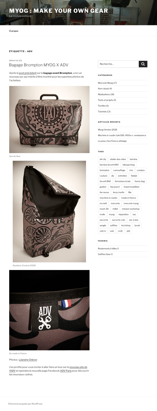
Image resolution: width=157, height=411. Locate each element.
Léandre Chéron (28, 359)
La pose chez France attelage (112, 141)
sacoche (104, 220)
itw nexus (104, 192)
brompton (104, 170)
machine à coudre (108, 197)
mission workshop (131, 208)
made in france (128, 197)
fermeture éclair (123, 181)
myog (112, 214)
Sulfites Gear (104, 254)
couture (103, 175)
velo (112, 231)
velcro (103, 231)
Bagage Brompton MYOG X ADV (38, 65)
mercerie (115, 203)
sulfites (113, 225)
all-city (103, 159)
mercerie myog (131, 203)
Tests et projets (105, 100)
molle (102, 214)
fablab (134, 175)
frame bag (140, 181)
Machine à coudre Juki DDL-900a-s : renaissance (122, 135)
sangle (103, 225)
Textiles (102, 105)
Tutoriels (102, 111)
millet (115, 208)
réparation (124, 214)
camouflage (119, 170)
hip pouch (115, 186)
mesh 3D (104, 208)
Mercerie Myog (105, 83)
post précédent (27, 73)
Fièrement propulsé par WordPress (25, 403)
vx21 (120, 231)
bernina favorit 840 (109, 164)
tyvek (137, 225)
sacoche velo (118, 220)
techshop (125, 225)
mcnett (103, 203)
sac (134, 214)
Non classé (103, 88)
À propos (13, 31)
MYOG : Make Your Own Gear (58, 10)
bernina (133, 159)
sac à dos (133, 220)
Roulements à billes (107, 248)
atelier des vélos (118, 159)
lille (129, 192)
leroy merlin (118, 192)
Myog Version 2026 (107, 129)
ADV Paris (66, 370)
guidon (103, 186)
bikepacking (129, 164)
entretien (122, 175)
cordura (141, 170)
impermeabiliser (132, 186)
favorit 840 (105, 181)
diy (112, 175)
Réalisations (104, 94)
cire (131, 170)
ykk (128, 231)
